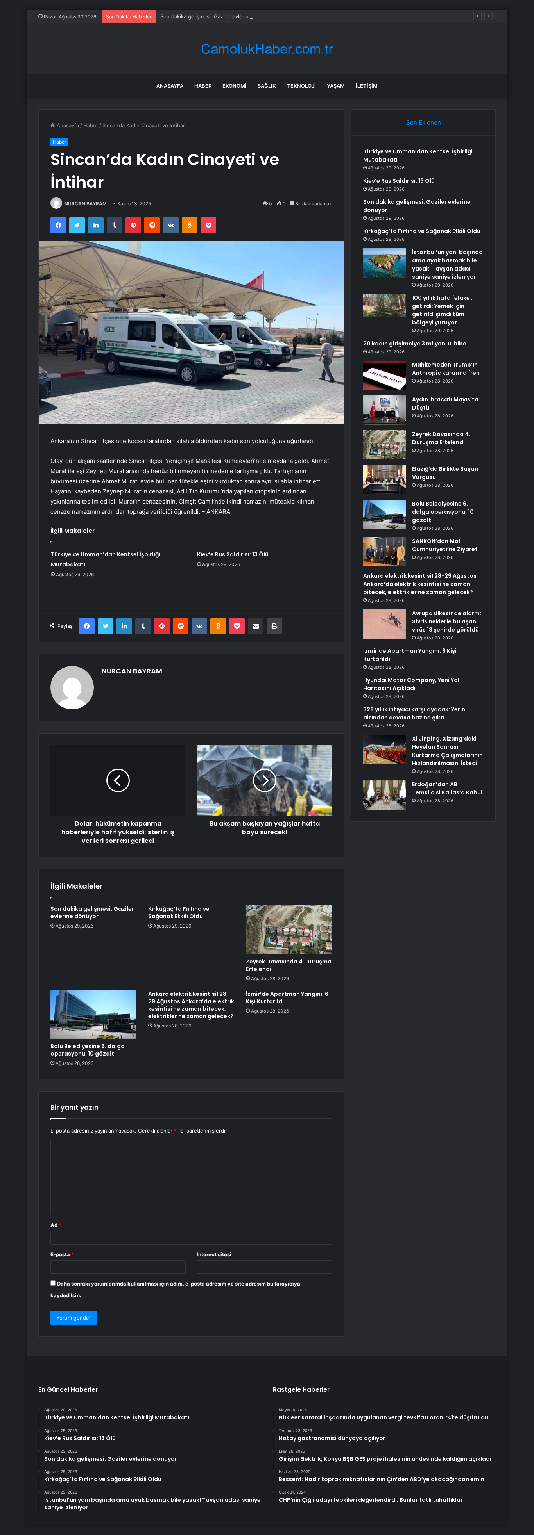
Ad (55, 1225)
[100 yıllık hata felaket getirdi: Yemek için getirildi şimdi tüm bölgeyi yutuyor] (384, 305)
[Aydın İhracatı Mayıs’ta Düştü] (384, 410)
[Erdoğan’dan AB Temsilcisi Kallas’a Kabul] (384, 795)
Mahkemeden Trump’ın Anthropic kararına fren (446, 369)
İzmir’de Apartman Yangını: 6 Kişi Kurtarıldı (287, 997)
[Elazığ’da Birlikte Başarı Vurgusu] (384, 479)
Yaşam (336, 86)
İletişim (367, 86)
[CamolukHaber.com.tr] (267, 49)
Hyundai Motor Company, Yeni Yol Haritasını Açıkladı (411, 684)
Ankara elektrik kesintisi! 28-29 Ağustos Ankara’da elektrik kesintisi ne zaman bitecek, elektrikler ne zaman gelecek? (191, 1005)
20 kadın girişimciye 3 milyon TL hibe (414, 343)
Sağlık (267, 86)
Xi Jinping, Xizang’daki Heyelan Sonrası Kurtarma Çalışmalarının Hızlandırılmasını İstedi (447, 751)
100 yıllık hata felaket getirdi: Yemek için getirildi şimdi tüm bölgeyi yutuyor (442, 310)
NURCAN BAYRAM (86, 204)
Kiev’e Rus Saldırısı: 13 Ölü (233, 554)
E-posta (62, 1254)
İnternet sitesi (214, 1254)
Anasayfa (169, 86)
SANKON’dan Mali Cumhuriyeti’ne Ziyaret (445, 545)
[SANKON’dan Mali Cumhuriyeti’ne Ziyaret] (384, 551)
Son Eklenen (423, 122)
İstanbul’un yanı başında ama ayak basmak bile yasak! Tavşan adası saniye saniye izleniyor (447, 264)
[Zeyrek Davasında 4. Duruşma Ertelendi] (289, 929)
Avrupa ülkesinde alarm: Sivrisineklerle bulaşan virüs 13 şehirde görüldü (446, 621)
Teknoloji (301, 86)
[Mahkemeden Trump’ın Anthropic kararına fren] (384, 375)
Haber (202, 86)
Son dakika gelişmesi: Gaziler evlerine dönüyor (217, 16)
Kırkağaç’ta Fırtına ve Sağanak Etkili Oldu (179, 912)
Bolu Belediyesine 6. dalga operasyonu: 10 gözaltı (87, 1050)
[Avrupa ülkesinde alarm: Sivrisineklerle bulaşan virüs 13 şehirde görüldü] (384, 624)
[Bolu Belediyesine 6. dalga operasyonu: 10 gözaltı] (93, 1014)
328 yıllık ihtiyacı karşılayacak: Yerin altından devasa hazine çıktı (414, 713)
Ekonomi (234, 86)
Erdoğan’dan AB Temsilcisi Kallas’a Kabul (447, 788)
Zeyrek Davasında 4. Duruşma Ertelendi (289, 965)
